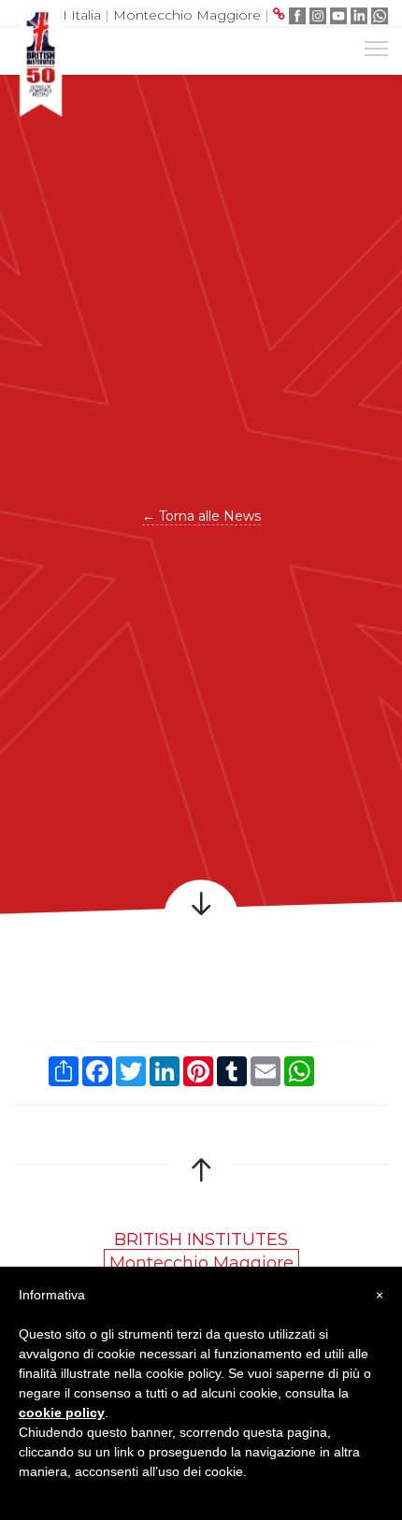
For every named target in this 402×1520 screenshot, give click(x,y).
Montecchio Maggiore (187, 15)
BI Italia (76, 15)
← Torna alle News (201, 516)
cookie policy (62, 1412)
